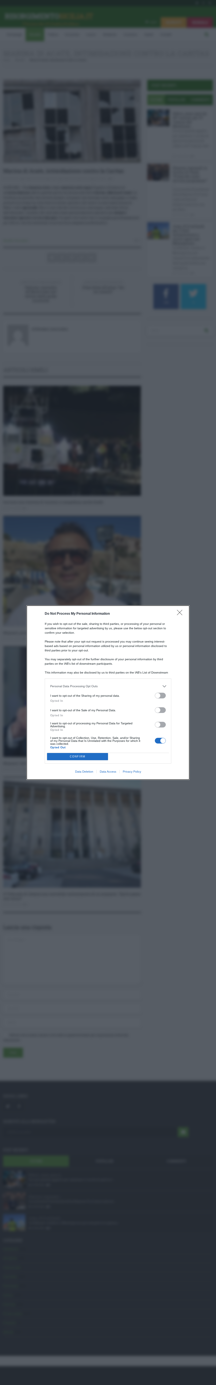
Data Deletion (84, 771)
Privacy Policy (132, 771)
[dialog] (108, 693)
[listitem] (108, 686)
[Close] (181, 614)
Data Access (108, 771)
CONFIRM (77, 756)
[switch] (160, 695)
